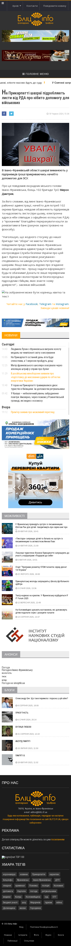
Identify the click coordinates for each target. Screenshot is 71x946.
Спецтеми (29, 941)
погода (33, 891)
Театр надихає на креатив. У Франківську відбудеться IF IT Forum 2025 (41, 597)
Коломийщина (33, 896)
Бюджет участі (10, 902)
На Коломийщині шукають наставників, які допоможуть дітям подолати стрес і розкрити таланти (41, 611)
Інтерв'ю (22, 935)
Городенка (35, 908)
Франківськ (23, 880)
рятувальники (49, 891)
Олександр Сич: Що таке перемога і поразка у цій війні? (41, 698)
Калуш (18, 896)
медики (7, 896)
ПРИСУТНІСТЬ (21, 712)
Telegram (45, 304)
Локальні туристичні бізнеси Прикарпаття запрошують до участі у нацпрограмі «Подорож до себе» (42, 554)
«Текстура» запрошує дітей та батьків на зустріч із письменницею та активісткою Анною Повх (39, 540)
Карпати (21, 891)
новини (24, 874)
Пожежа (33, 885)
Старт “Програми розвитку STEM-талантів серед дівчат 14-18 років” (41, 568)
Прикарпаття (38, 874)
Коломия (58, 885)
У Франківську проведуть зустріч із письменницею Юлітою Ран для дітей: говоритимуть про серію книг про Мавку (41, 526)
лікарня (7, 885)
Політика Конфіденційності (44, 927)
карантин (54, 874)
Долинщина (9, 908)
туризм (48, 902)
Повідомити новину (54, 5)
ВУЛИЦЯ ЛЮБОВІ (23, 727)
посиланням (57, 839)
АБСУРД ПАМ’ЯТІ (22, 741)
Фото (36, 935)
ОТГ (54, 896)
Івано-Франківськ (42, 880)
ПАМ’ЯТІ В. (20, 755)
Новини (8, 935)
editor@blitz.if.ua (39, 812)
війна (59, 902)
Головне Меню (37, 73)
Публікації (12, 941)
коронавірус (9, 874)
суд (46, 896)
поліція (45, 885)
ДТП (57, 880)
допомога (8, 891)
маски (23, 908)
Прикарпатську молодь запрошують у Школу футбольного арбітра (42, 583)
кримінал (20, 885)
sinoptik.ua (19, 683)
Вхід (21, 927)
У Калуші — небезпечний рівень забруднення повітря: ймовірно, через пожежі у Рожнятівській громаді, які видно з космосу (37, 397)
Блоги (61, 935)
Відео (48, 935)
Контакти (32, 5)
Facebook (32, 304)
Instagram (62, 304)
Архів (16, 5)
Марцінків (35, 902)
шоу (24, 902)
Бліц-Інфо (8, 880)
